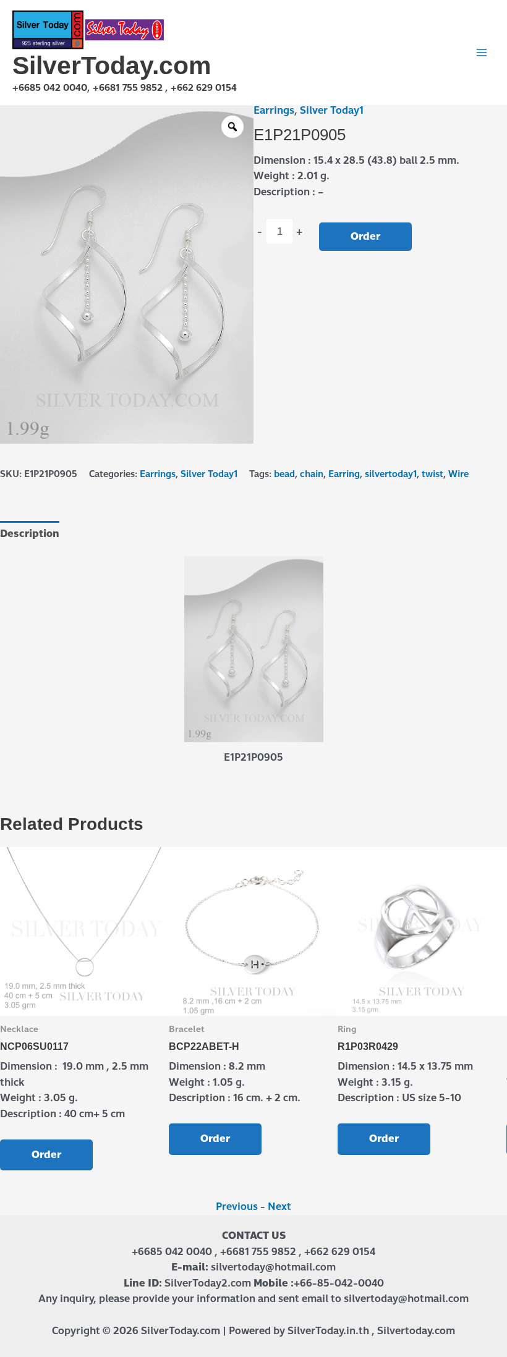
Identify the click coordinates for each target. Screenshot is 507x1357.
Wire (458, 474)
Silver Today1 (332, 110)
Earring (344, 474)
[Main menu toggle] (482, 53)
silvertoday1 (391, 474)
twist (432, 474)
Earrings (274, 110)
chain (311, 474)
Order (365, 236)
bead (284, 474)
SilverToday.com (111, 65)
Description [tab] (29, 533)
